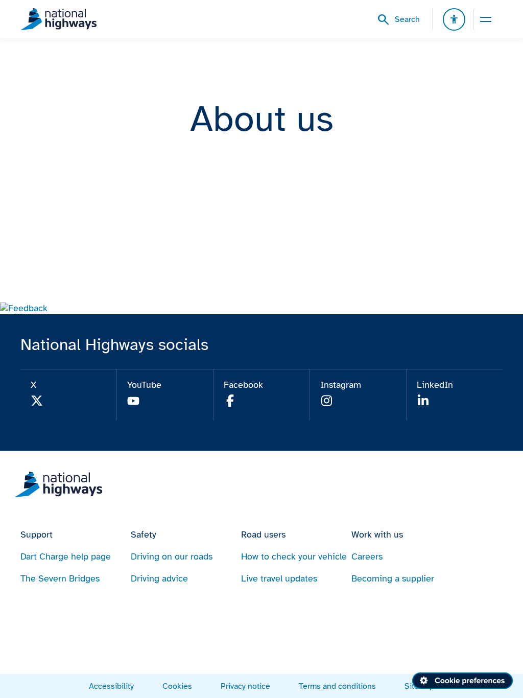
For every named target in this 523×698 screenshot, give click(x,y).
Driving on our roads (171, 556)
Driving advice (159, 578)
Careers (367, 556)
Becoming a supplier (392, 578)
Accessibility (111, 686)
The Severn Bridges (60, 578)
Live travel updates (279, 578)
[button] (23, 308)
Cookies (177, 686)
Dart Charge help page (65, 556)
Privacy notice (245, 686)
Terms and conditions (337, 686)
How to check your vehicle (294, 556)
